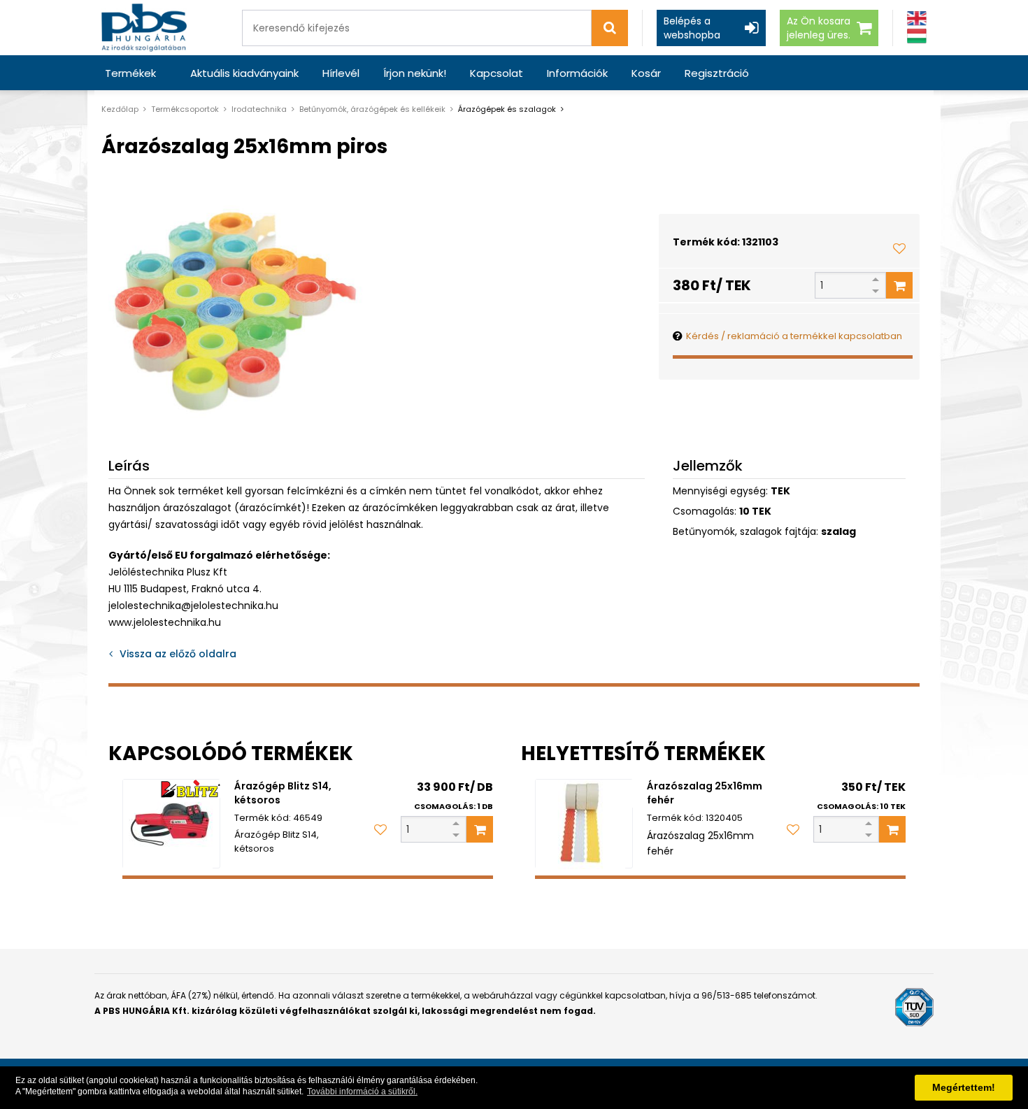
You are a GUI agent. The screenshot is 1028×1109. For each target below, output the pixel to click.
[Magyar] (917, 36)
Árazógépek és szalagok (507, 109)
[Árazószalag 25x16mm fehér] (584, 823)
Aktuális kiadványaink (244, 73)
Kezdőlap (119, 109)
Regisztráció (717, 73)
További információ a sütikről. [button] (362, 1091)
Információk (577, 73)
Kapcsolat (496, 73)
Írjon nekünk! (414, 73)
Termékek (130, 73)
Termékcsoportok (185, 109)
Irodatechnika (259, 109)
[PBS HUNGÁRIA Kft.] (144, 27)
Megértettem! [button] (963, 1087)
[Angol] (917, 18)
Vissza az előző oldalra (178, 654)
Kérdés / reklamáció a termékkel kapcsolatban (794, 336)
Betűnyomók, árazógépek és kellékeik (372, 109)
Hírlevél (340, 73)
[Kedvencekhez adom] (899, 248)
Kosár (646, 73)
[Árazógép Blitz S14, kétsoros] (171, 823)
